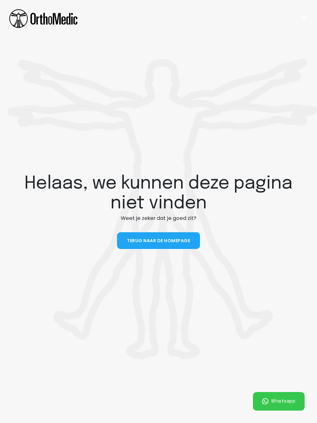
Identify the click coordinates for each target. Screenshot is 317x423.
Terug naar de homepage (158, 241)
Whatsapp (283, 401)
